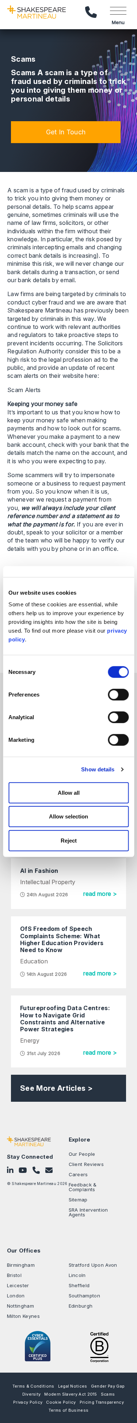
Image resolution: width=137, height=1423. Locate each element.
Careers (78, 1174)
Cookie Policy (61, 1402)
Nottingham (20, 1306)
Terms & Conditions (33, 1386)
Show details (97, 769)
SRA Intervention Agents (88, 1212)
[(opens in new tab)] (99, 1346)
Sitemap (78, 1200)
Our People (82, 1154)
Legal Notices (72, 1386)
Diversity (31, 1394)
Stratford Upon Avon (93, 1265)
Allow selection (68, 816)
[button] (66, 132)
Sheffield (79, 1285)
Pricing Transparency (102, 1402)
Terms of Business (68, 1410)
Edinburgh (81, 1306)
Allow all (69, 792)
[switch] (118, 694)
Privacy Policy (27, 1402)
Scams (108, 1394)
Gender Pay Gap (108, 1386)
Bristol (14, 1275)
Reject (69, 840)
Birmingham (21, 1265)
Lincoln (77, 1275)
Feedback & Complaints (83, 1187)
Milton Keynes (23, 1316)
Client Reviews (86, 1164)
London (16, 1296)
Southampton (84, 1296)
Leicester (18, 1285)
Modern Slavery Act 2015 (70, 1394)
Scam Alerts (24, 390)
